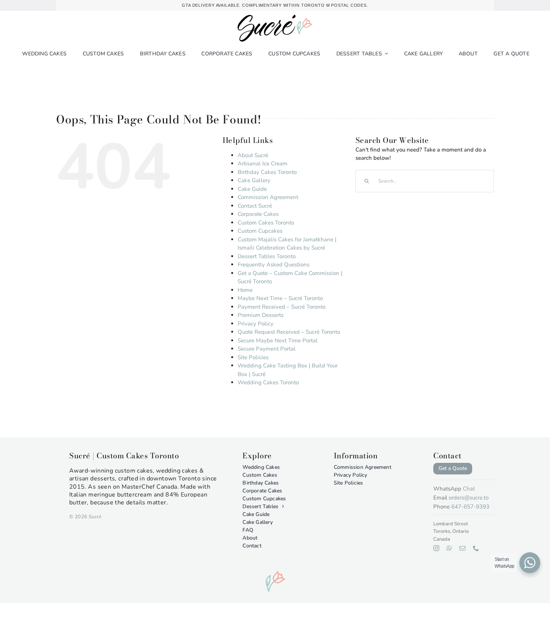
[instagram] (436, 548)
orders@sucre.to (469, 497)
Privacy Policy (256, 323)
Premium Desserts (261, 315)
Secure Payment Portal (267, 348)
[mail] (462, 548)
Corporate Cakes (258, 214)
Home (245, 290)
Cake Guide (252, 189)
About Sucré (253, 155)
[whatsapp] (449, 548)
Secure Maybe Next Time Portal (278, 340)
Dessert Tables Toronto (267, 256)
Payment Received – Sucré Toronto (282, 307)
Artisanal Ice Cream (262, 163)
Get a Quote (453, 468)
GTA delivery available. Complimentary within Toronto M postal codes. (275, 5)
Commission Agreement (268, 197)
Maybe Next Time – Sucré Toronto (280, 298)
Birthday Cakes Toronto (267, 172)
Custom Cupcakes (260, 231)
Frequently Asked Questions (273, 264)
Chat (469, 488)
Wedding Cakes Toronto (268, 382)
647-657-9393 (470, 506)
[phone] (476, 548)
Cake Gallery (254, 180)
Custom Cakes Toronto (266, 222)
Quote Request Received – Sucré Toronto (289, 332)
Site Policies (253, 357)
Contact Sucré (255, 206)
